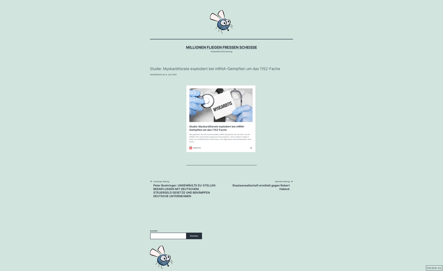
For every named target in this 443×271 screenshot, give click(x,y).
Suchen (154, 231)
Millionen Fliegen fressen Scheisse (221, 47)
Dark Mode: (432, 268)
